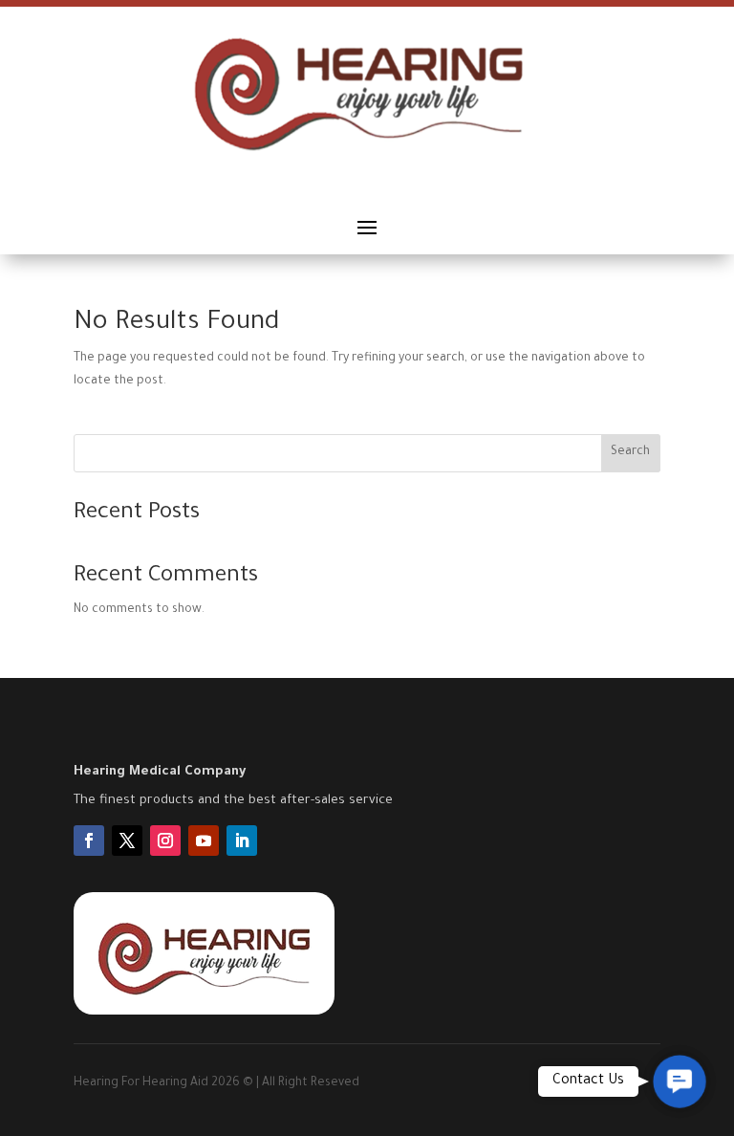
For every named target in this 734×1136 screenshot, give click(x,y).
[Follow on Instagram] (165, 840)
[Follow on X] (127, 840)
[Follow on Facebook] (89, 840)
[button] (679, 1081)
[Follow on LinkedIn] (242, 840)
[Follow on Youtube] (203, 840)
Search (630, 452)
